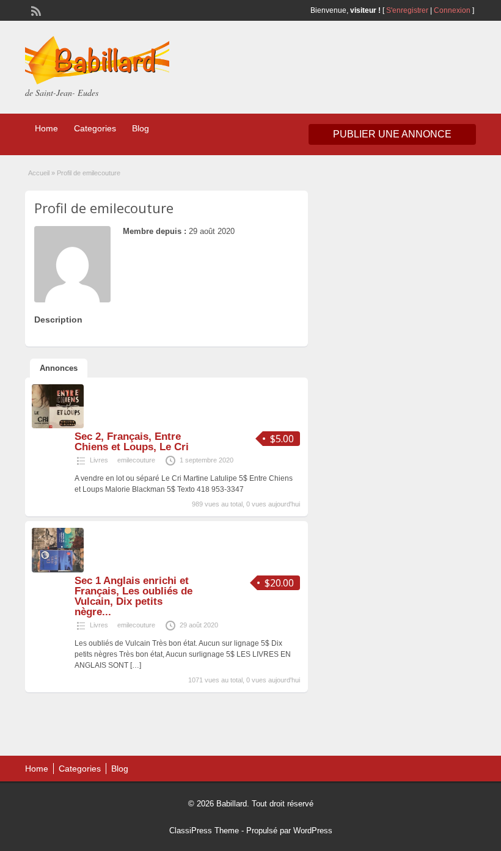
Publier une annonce (392, 134)
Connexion (453, 10)
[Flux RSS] (35, 10)
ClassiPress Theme (204, 830)
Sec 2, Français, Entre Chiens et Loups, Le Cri (132, 442)
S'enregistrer (407, 10)
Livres (99, 460)
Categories (95, 128)
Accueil (38, 173)
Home (46, 128)
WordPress (312, 830)
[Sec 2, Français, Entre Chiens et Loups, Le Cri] (58, 426)
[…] (135, 665)
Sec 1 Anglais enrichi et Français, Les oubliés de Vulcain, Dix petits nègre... (133, 596)
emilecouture (136, 460)
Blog (140, 128)
